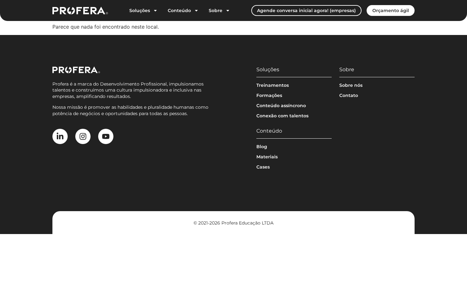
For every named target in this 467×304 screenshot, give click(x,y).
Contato (348, 95)
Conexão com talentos (282, 116)
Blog (261, 146)
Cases (263, 167)
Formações (269, 95)
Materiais (267, 157)
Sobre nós (350, 85)
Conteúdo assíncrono (281, 105)
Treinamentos (272, 85)
